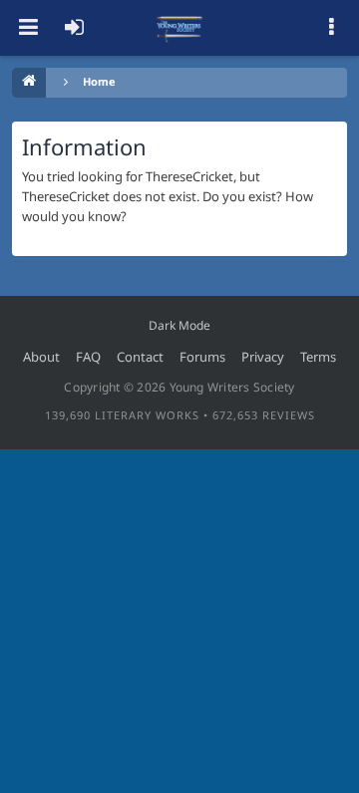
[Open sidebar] (331, 28)
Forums (202, 357)
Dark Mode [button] (179, 325)
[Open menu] (28, 28)
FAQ (88, 357)
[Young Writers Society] (179, 28)
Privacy (262, 357)
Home (99, 81)
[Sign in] (74, 28)
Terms (318, 357)
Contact (140, 357)
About (41, 357)
